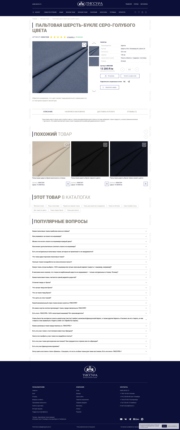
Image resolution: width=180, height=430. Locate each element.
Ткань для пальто (73, 210)
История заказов (37, 409)
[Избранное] (139, 12)
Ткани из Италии (114, 206)
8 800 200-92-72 (124, 390)
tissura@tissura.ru (129, 405)
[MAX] (142, 419)
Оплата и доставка (37, 405)
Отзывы (34, 396)
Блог (33, 393)
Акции (61, 12)
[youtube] (121, 419)
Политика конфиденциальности (41, 427)
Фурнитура (122, 12)
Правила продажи (81, 402)
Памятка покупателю (82, 399)
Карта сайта (79, 396)
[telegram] (130, 419)
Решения (129, 4)
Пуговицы (113, 12)
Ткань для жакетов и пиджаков (94, 206)
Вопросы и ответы (37, 399)
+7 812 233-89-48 (125, 396)
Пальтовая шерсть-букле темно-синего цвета (126, 178)
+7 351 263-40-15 (125, 402)
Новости (34, 390)
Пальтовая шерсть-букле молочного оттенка (48, 178)
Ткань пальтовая (53, 206)
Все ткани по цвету (40, 210)
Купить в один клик (130, 76)
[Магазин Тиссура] (90, 371)
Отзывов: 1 (71, 37)
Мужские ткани (82, 12)
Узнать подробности (172, 426)
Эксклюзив (93, 12)
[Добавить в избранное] (84, 45)
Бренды (78, 393)
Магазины (144, 4)
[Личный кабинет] (146, 12)
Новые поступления (50, 12)
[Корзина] (142, 12)
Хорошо (164, 426)
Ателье (136, 4)
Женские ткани (70, 12)
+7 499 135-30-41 (125, 393)
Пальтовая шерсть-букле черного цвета (85, 178)
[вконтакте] (125, 419)
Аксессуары (103, 12)
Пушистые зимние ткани (71, 206)
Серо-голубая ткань (130, 206)
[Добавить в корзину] (68, 184)
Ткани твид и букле (56, 210)
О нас (77, 390)
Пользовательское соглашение (86, 427)
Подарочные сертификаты (40, 412)
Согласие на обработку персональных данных (134, 427)
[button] (146, 132)
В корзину (111, 76)
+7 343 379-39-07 (125, 399)
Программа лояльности (39, 402)
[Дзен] (136, 419)
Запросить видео (110, 87)
